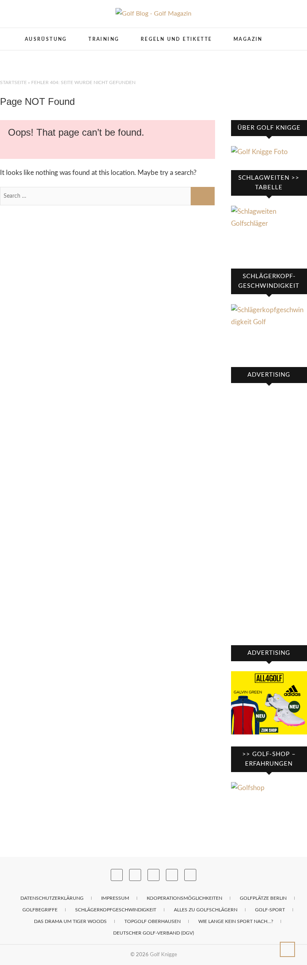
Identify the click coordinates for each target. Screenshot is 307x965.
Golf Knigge (163, 954)
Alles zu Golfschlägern (205, 909)
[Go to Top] (287, 949)
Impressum (115, 898)
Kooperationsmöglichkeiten (184, 898)
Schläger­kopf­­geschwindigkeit (115, 909)
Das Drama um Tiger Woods (70, 921)
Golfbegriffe (40, 909)
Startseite (13, 82)
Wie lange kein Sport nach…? (235, 921)
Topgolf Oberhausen (152, 921)
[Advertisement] (269, 513)
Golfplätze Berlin (263, 898)
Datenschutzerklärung (52, 898)
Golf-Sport (270, 909)
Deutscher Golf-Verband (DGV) (153, 933)
